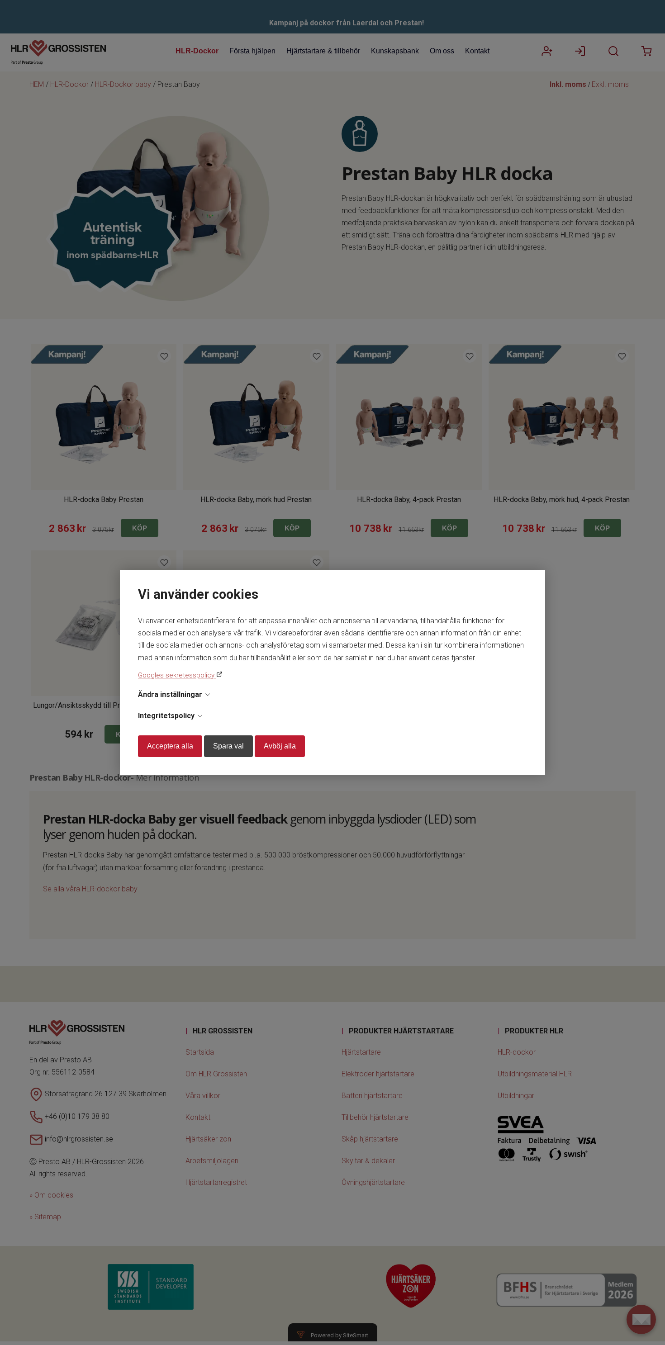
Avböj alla (280, 746)
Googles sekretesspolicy (177, 675)
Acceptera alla (170, 746)
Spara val (228, 746)
